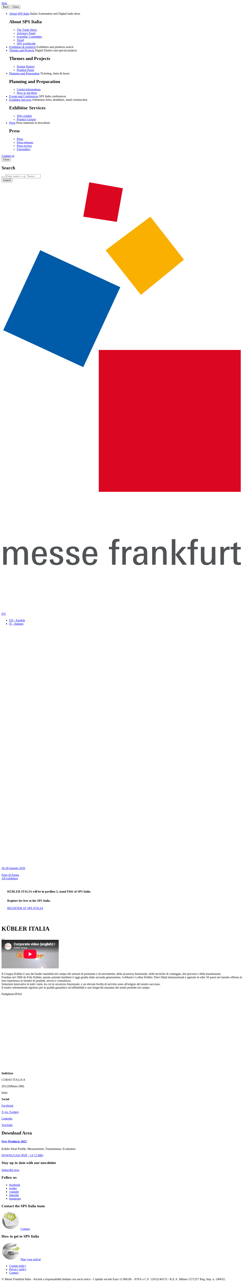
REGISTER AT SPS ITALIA (25, 908)
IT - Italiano (16, 623)
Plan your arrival (31, 1259)
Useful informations (29, 89)
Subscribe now (10, 1170)
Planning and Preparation (24, 73)
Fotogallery (23, 149)
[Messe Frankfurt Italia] (122, 490)
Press (12, 122)
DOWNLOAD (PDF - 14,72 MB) (22, 1155)
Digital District (26, 66)
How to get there (27, 92)
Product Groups (26, 119)
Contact (25, 1228)
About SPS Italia (19, 13)
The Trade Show (27, 29)
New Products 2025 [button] (14, 1141)
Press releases (25, 142)
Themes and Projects (21, 50)
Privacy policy (17, 1269)
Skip (4, 3)
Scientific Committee (29, 36)
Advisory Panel (26, 33)
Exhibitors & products (22, 47)
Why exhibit (24, 116)
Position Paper (25, 70)
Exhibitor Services (20, 99)
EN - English (17, 620)
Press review (24, 145)
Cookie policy (17, 1265)
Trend (20, 40)
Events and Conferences (23, 96)
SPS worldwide (26, 43)
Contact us (8, 155)
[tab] (122, 1141)
